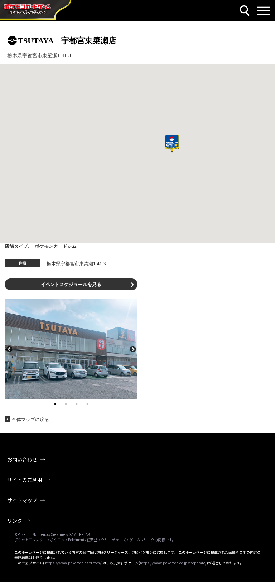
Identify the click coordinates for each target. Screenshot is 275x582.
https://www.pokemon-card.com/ (73, 563)
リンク (14, 520)
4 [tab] (87, 404)
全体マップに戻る (30, 419)
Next (133, 349)
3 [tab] (76, 404)
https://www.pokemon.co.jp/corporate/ (173, 563)
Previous (9, 349)
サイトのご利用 (24, 479)
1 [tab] (55, 404)
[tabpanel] (71, 348)
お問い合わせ (22, 459)
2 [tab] (65, 404)
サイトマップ (22, 500)
